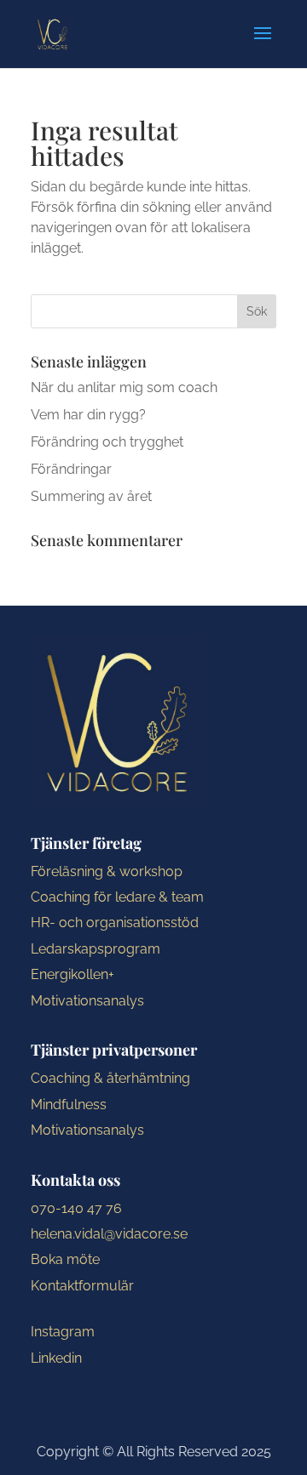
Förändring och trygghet (107, 442)
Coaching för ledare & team (117, 897)
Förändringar (71, 469)
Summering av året (91, 496)
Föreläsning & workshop (106, 871)
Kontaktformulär (82, 1286)
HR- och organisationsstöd (115, 922)
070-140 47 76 (76, 1208)
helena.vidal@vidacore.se (109, 1234)
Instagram (63, 1332)
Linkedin (56, 1358)
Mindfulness (69, 1104)
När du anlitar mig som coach (124, 387)
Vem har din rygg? (88, 415)
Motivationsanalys (87, 1001)
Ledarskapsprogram (95, 949)
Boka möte (65, 1259)
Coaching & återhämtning (110, 1078)
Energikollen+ (72, 974)
